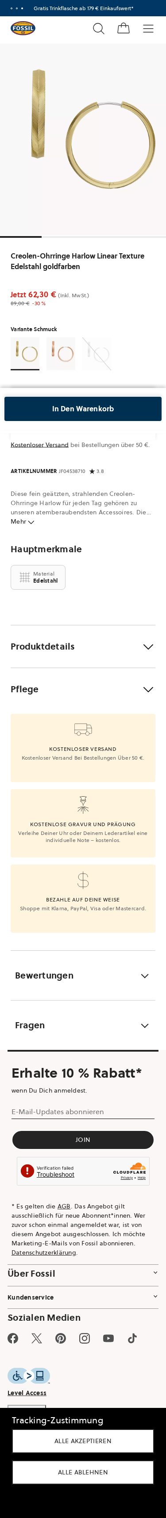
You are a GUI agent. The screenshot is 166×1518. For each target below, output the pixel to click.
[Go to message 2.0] (17, 8)
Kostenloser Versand (40, 444)
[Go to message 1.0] (11, 8)
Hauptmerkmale (46, 549)
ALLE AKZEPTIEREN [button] (83, 1441)
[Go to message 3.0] (22, 8)
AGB (64, 1206)
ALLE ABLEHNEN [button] (83, 1472)
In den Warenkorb (83, 409)
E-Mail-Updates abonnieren (58, 1111)
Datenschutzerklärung (44, 1252)
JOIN (83, 1139)
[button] (83, 646)
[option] (83, 139)
